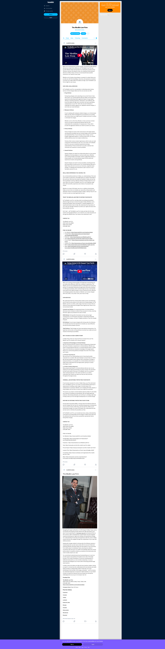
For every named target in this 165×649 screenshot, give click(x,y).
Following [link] (77, 38)
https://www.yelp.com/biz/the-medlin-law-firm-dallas (79, 238)
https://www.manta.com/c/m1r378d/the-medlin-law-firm (81, 244)
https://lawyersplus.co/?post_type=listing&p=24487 (83, 243)
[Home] (51, 2)
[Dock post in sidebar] (96, 47)
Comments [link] (85, 38)
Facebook (65, 592)
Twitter (64, 597)
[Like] (85, 254)
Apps (80, 647)
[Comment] (63, 254)
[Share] (96, 254)
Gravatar (65, 607)
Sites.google (66, 610)
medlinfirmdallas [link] (70, 43)
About (77, 647)
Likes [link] (71, 38)
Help (88, 647)
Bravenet (65, 615)
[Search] (63, 38)
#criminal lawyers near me (69, 618)
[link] (79, 12)
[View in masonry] (94, 38)
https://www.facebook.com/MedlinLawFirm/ (80, 237)
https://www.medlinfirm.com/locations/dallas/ (82, 232)
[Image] (79, 502)
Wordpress (65, 612)
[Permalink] (80, 43)
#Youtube (65, 251)
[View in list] (96, 38)
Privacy (85, 647)
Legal (82, 647)
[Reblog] (74, 254)
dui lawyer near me (81, 533)
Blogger (65, 605)
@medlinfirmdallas (79, 29)
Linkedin (65, 600)
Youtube (65, 595)
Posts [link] (67, 38)
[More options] (88, 33)
